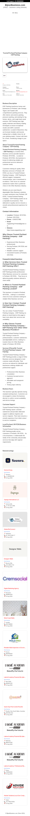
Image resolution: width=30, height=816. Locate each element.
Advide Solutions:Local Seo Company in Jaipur (15, 795)
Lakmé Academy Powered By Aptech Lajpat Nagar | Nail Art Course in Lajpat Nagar (15, 677)
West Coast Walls (9, 618)
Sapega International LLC (11, 499)
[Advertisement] (15, 31)
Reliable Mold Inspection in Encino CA (15, 647)
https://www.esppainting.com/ (21, 91)
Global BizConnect (9, 529)
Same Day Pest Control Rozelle (13, 707)
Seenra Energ (8, 470)
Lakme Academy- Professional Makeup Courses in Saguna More (15, 766)
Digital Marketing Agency (11, 588)
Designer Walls (8, 559)
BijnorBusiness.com (15, 5)
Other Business (7, 472)
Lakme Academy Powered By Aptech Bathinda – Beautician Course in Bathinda (15, 736)
